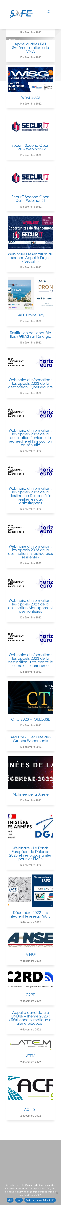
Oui (10, 1200)
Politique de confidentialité (40, 1200)
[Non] (57, 1193)
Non (19, 1200)
